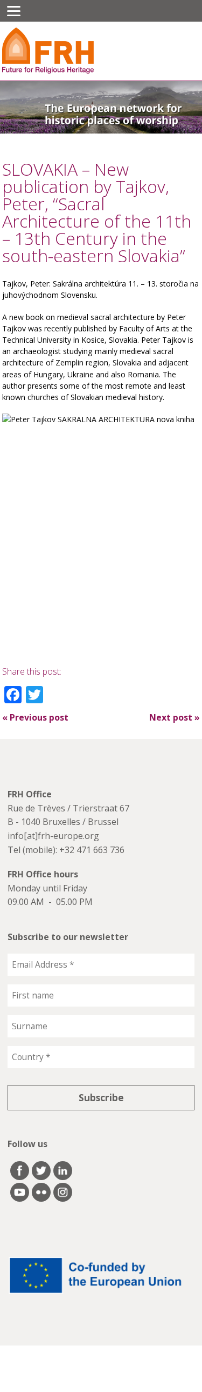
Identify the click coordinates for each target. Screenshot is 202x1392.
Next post (174, 717)
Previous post (35, 717)
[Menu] (13, 11)
